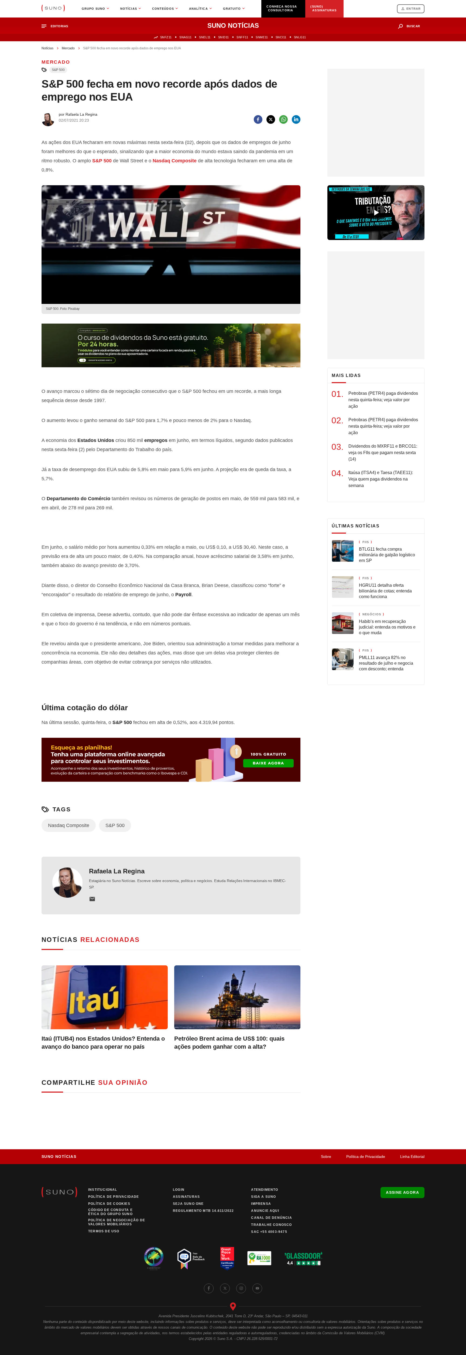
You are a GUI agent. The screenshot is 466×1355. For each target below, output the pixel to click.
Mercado (68, 48)
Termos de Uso (103, 1231)
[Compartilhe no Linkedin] (296, 119)
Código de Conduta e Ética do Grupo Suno (110, 1212)
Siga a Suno (263, 1197)
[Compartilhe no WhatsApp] (283, 119)
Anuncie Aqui (265, 1211)
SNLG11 (300, 37)
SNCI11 (281, 37)
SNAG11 (185, 37)
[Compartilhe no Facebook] (258, 119)
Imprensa (261, 1204)
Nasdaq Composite (175, 160)
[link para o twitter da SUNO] (225, 1288)
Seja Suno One (188, 1204)
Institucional (102, 1190)
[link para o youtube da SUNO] (257, 1288)
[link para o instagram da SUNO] (241, 1288)
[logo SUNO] (53, 8)
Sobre (326, 1156)
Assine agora (402, 1192)
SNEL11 (204, 37)
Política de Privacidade (365, 1156)
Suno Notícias (59, 1156)
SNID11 (223, 37)
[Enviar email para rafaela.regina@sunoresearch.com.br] (92, 899)
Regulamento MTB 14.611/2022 (203, 1211)
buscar (413, 26)
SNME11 (262, 37)
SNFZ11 (166, 37)
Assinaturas (186, 1197)
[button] (57, 26)
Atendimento (264, 1190)
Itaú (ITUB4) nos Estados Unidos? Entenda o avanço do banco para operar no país (103, 1042)
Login (178, 1190)
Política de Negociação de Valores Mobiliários (116, 1222)
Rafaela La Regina (117, 871)
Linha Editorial (412, 1156)
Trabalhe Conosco (271, 1225)
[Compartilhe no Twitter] (270, 119)
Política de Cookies (109, 1204)
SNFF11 (242, 37)
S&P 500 (58, 70)
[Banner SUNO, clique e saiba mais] (171, 350)
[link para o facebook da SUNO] (209, 1288)
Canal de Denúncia (271, 1218)
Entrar (413, 8)
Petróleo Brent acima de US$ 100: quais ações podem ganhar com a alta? (229, 1042)
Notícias (47, 48)
